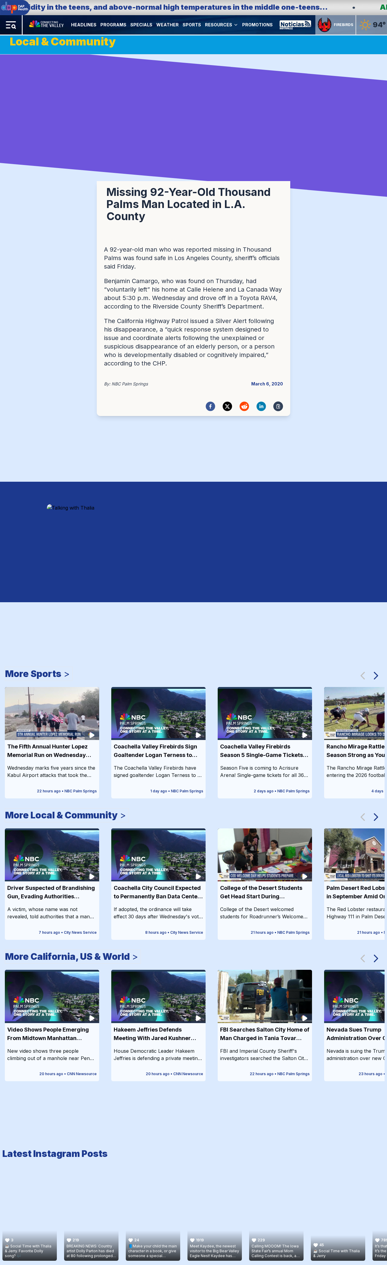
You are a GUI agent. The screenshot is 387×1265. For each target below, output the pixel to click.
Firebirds (343, 24)
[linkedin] (261, 406)
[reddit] (244, 406)
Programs (113, 24)
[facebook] (210, 406)
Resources (218, 24)
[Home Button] (47, 25)
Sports (192, 24)
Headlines (83, 24)
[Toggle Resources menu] (235, 25)
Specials (141, 24)
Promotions (257, 24)
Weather (167, 24)
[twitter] (227, 406)
